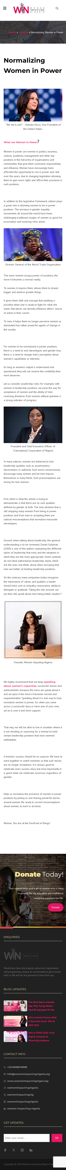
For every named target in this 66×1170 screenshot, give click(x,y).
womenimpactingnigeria (22, 1087)
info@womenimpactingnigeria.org (28, 1074)
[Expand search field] (57, 8)
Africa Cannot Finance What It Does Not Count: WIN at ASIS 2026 (42, 1021)
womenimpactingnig (20, 1094)
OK (56, 1138)
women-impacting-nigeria (23, 1108)
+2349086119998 (17, 1067)
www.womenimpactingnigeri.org (27, 1080)
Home (12, 32)
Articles (23, 32)
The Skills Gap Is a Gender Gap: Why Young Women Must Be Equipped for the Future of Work (41, 1008)
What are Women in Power (20, 142)
